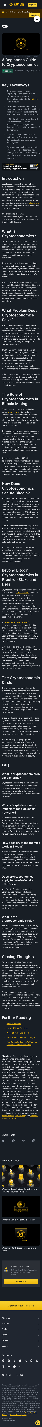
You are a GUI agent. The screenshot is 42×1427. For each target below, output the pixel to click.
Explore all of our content (19, 1306)
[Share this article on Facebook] (13, 1140)
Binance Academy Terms (18, 1415)
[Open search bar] (25, 5)
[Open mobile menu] (39, 5)
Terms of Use (29, 1413)
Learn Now (34, 15)
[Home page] (16, 5)
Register (32, 5)
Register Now (21, 1281)
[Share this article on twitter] (3, 1140)
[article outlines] (37, 19)
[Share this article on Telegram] (23, 1140)
